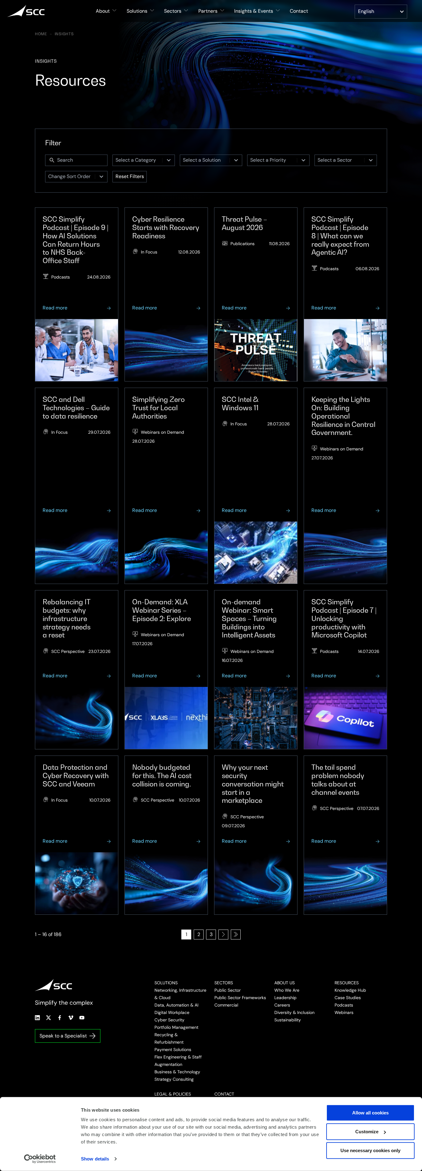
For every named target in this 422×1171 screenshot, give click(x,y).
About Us (284, 983)
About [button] (103, 11)
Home (41, 34)
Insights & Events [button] (253, 11)
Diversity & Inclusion (294, 1012)
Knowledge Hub (350, 990)
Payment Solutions (172, 1049)
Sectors (223, 983)
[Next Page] (223, 934)
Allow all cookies (370, 1112)
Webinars (344, 1012)
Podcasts (344, 1005)
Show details (95, 1158)
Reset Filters (130, 176)
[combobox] (137, 160)
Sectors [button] (172, 11)
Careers (282, 1005)
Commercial (226, 1005)
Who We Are (286, 990)
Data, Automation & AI (176, 1005)
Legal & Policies (172, 1094)
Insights (64, 34)
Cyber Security (169, 1020)
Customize (366, 1131)
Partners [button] (207, 11)
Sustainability (287, 1020)
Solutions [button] (137, 11)
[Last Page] (235, 934)
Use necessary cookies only (370, 1150)
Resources (347, 983)
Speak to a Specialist (63, 1036)
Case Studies (348, 997)
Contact (299, 11)
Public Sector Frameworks (240, 997)
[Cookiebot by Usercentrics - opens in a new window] (40, 1159)
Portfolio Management (176, 1027)
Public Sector (227, 990)
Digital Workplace (171, 1012)
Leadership (285, 997)
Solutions (166, 983)
